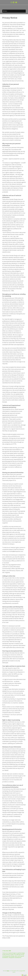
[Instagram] (11, 2)
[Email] (16, 2)
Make (8, 970)
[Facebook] (14, 2)
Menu (6, 11)
